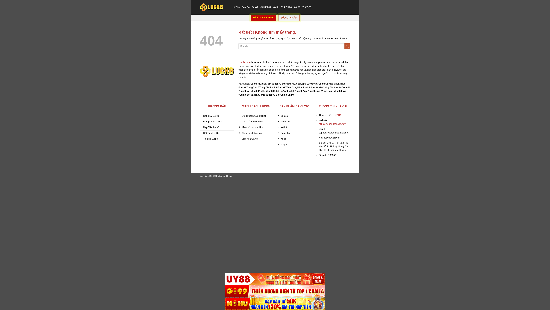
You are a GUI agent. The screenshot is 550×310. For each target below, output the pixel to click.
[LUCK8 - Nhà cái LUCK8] (214, 7)
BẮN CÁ (246, 7)
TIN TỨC (306, 7)
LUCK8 (236, 7)
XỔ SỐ (297, 7)
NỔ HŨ (276, 7)
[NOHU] (275, 304)
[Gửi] (347, 46)
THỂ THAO (286, 7)
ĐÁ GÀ (255, 7)
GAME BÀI (265, 7)
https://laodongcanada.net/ (332, 124)
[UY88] (275, 279)
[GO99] (275, 291)
